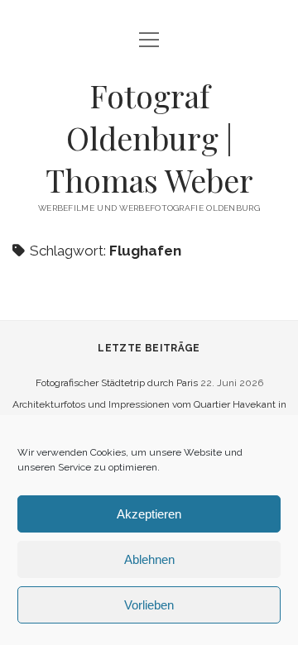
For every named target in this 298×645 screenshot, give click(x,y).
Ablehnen (149, 559)
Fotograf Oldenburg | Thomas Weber (149, 137)
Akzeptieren (149, 514)
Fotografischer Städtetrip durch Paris (117, 383)
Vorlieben (149, 605)
